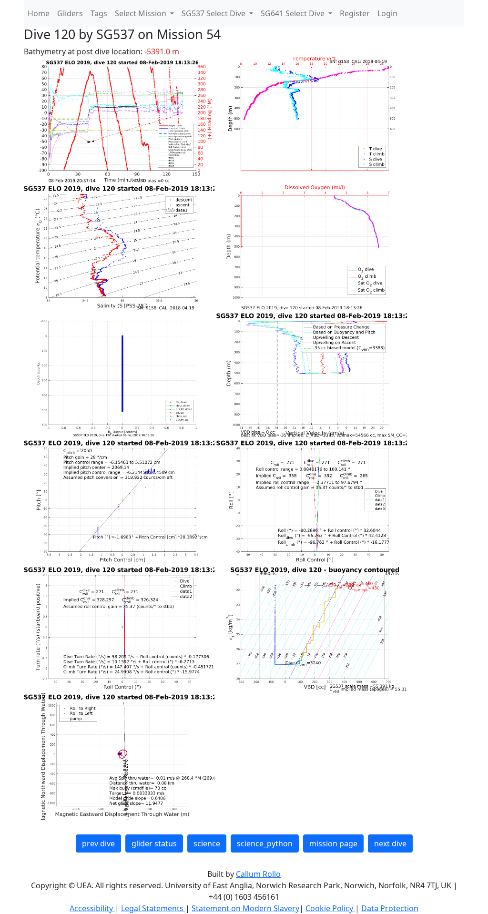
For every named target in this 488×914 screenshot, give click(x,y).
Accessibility (92, 908)
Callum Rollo (258, 874)
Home (39, 13)
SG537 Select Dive (214, 13)
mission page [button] (333, 843)
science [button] (206, 843)
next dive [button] (390, 843)
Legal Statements (153, 908)
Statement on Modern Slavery (245, 908)
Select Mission (141, 13)
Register (355, 13)
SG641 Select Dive (293, 13)
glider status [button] (154, 843)
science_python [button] (265, 843)
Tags (99, 13)
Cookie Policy (330, 908)
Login (387, 13)
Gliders (70, 13)
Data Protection (389, 908)
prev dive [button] (98, 843)
